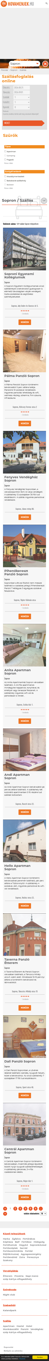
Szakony (8, 1260)
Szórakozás (9, 1289)
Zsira (22, 1257)
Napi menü (32, 1276)
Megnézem (25, 322)
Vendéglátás (10, 1271)
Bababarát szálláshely (16, 181)
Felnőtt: (6, 102)
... (41, 1208)
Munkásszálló (11, 1329)
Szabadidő (9, 1305)
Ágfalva (16, 1239)
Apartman (11, 152)
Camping (11, 156)
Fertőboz (27, 1242)
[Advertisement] (24, 33)
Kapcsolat (8, 1347)
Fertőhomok (10, 1245)
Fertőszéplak (10, 1248)
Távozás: (6, 92)
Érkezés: (6, 87)
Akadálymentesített (15, 177)
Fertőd (29, 1251)
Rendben (40, 1357)
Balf (17, 1242)
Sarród (23, 1248)
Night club (9, 1295)
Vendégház (36, 1329)
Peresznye (33, 1257)
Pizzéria (19, 1276)
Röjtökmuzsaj (11, 1254)
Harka (6, 1239)
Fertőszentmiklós (13, 1251)
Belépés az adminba (13, 1351)
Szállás (7, 1321)
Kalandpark (9, 1310)
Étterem (7, 1276)
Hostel (20, 1326)
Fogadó (10, 160)
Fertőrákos (29, 1239)
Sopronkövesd (38, 1245)
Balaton (10, 185)
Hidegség (39, 1242)
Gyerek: (6, 107)
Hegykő (23, 1245)
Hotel (29, 1326)
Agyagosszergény (31, 1254)
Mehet (7, 123)
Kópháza (8, 1242)
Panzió (24, 1329)
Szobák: (6, 97)
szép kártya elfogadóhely (17, 1279)
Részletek (22, 1359)
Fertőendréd (10, 1257)
